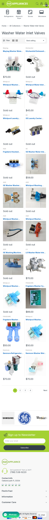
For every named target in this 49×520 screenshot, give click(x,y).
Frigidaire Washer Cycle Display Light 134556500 (36, 286)
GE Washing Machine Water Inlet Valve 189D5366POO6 (12, 253)
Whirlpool (6, 82)
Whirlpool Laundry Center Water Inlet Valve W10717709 (11, 118)
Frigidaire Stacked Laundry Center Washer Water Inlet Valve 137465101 (13, 152)
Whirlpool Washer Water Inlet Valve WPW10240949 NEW (35, 320)
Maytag (5, 48)
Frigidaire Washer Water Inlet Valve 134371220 (10, 320)
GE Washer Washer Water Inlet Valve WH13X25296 (11, 185)
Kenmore (6, 350)
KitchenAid (29, 48)
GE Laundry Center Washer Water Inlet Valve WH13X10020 (34, 118)
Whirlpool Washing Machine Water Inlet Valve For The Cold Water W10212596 (34, 185)
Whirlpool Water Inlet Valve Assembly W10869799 (35, 85)
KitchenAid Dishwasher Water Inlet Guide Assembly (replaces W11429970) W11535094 (36, 51)
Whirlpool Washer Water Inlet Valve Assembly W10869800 (13, 85)
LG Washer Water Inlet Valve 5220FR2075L (35, 253)
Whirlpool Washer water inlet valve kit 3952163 (34, 219)
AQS (4, 149)
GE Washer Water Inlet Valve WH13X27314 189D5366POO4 (35, 152)
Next (45, 390)
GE (27, 115)
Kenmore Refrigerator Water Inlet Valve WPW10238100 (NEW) (12, 353)
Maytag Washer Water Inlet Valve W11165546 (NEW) (12, 51)
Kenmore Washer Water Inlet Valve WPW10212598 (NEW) (36, 353)
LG (27, 249)
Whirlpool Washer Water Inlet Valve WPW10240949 (10, 286)
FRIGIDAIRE (29, 283)
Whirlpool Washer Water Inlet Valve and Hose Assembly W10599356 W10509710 (12, 219)
